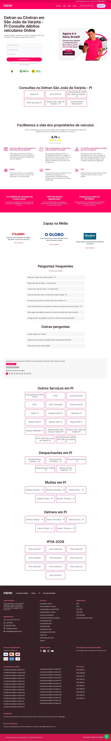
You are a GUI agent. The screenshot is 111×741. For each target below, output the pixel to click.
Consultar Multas (45, 626)
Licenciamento (76, 396)
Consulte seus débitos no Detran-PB (50, 697)
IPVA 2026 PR (76, 549)
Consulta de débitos (22, 593)
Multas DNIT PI (55, 422)
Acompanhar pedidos (85, 6)
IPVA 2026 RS (35, 558)
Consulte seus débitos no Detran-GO (14, 692)
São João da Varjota (49, 593)
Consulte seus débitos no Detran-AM (50, 686)
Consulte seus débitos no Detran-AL (50, 689)
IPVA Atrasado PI (34, 102)
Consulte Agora (23, 59)
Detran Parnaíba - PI (55, 519)
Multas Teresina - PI (66, 498)
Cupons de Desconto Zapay (84, 618)
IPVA (55, 396)
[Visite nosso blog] (41, 651)
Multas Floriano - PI (34, 490)
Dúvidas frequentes (11, 628)
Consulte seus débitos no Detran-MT (14, 695)
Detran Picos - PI (76, 519)
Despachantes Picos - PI (76, 460)
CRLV (34, 404)
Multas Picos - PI (76, 490)
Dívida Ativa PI (76, 404)
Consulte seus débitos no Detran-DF (14, 669)
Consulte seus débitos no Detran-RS (50, 674)
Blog (69, 6)
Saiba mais (62, 716)
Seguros (42, 640)
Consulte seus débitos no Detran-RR (14, 704)
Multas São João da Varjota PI (76, 430)
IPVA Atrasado (80, 615)
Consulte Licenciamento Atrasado (49, 618)
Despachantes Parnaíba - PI (55, 460)
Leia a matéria (18, 242)
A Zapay (58, 6)
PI (39, 593)
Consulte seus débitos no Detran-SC (14, 678)
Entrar (100, 6)
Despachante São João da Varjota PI (55, 430)
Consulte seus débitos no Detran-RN (50, 677)
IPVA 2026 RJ (55, 558)
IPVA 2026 (79, 612)
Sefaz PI (34, 413)
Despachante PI (55, 413)
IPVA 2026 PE (55, 575)
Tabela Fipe (43, 635)
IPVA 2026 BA (34, 566)
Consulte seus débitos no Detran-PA (14, 698)
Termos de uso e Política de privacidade (28, 64)
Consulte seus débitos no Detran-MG (14, 672)
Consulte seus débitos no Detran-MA (51, 692)
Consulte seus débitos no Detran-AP (14, 687)
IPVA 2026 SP (35, 549)
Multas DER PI (35, 422)
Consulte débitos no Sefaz (47, 612)
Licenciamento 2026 (46, 623)
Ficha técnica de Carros (47, 637)
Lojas (64, 6)
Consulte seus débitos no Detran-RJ (50, 669)
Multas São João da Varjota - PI (55, 102)
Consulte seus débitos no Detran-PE (14, 681)
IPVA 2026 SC (76, 558)
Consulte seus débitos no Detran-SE (50, 703)
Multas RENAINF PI (34, 430)
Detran (34, 593)
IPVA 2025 (79, 609)
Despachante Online (46, 629)
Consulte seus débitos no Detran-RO (50, 700)
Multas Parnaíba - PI (55, 490)
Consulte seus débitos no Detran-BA (50, 680)
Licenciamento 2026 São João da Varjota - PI (77, 94)
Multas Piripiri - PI (45, 498)
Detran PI (34, 94)
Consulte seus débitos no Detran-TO (14, 706)
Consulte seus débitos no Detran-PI (13, 701)
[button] (55, 277)
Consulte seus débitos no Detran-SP (50, 672)
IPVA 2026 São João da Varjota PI (45, 439)
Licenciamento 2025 (45, 620)
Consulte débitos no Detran (48, 606)
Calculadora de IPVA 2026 (35, 396)
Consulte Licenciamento (47, 615)
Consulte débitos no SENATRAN (49, 609)
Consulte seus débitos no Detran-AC (14, 689)
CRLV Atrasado (55, 404)
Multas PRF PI (76, 422)
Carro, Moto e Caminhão (13, 367)
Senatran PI (76, 413)
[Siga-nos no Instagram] (48, 651)
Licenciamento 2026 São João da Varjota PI (66, 439)
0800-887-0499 (11, 625)
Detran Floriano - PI (34, 519)
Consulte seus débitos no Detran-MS (50, 694)
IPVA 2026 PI (55, 94)
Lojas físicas (9, 622)
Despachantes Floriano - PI (34, 460)
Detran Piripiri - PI (45, 528)
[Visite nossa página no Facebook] (44, 651)
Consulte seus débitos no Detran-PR (14, 675)
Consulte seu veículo (46, 603)
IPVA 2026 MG (55, 549)
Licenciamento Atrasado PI (76, 102)
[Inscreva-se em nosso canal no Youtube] (52, 651)
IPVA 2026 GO (55, 566)
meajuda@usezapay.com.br (14, 631)
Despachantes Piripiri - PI (45, 469)
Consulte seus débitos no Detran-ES (50, 683)
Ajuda (74, 6)
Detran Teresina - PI (66, 528)
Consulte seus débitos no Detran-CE (14, 684)
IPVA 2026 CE (76, 566)
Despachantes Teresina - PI (65, 469)
